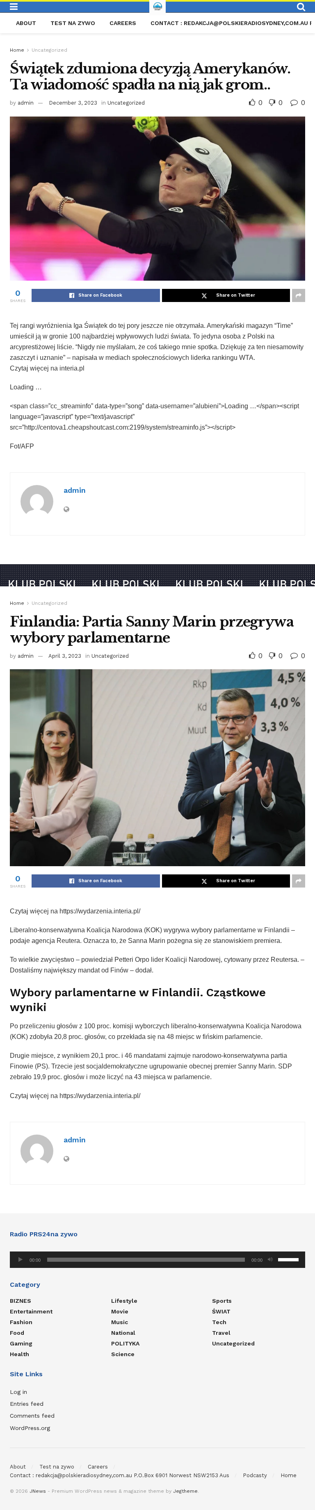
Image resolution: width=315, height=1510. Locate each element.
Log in (18, 1392)
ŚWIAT (221, 1311)
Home (17, 50)
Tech (219, 1322)
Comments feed (32, 1415)
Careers (123, 23)
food (17, 1332)
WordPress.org (30, 1428)
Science (123, 1354)
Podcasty (255, 1475)
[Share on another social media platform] (298, 295)
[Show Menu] (14, 7)
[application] (157, 1259)
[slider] (289, 1258)
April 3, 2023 (64, 656)
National (123, 1332)
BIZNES (20, 1300)
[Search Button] (301, 7)
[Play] (20, 1260)
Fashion (21, 1322)
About (26, 23)
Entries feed (26, 1403)
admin (26, 103)
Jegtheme (185, 1491)
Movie (119, 1311)
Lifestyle (124, 1300)
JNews (38, 1491)
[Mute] (270, 1260)
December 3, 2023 (73, 103)
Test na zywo (72, 23)
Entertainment (31, 1311)
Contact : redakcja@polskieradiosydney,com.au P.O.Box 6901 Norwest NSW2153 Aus (119, 1475)
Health (19, 1354)
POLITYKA (125, 1343)
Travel (221, 1332)
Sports (222, 1300)
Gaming (21, 1343)
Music (119, 1322)
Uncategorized (49, 50)
